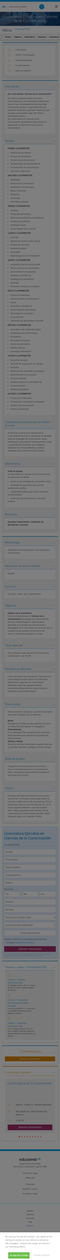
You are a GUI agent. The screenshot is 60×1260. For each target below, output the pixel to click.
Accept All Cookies (19, 1255)
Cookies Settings (41, 1255)
